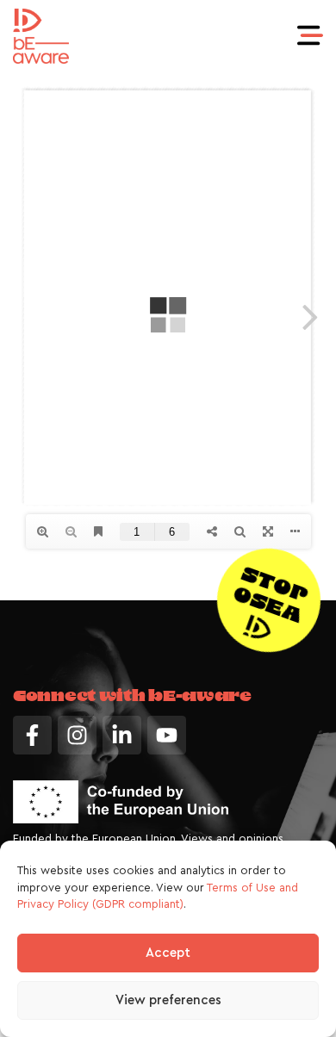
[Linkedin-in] (122, 735)
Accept (168, 953)
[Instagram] (77, 735)
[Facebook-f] (32, 735)
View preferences (168, 1000)
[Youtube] (166, 735)
